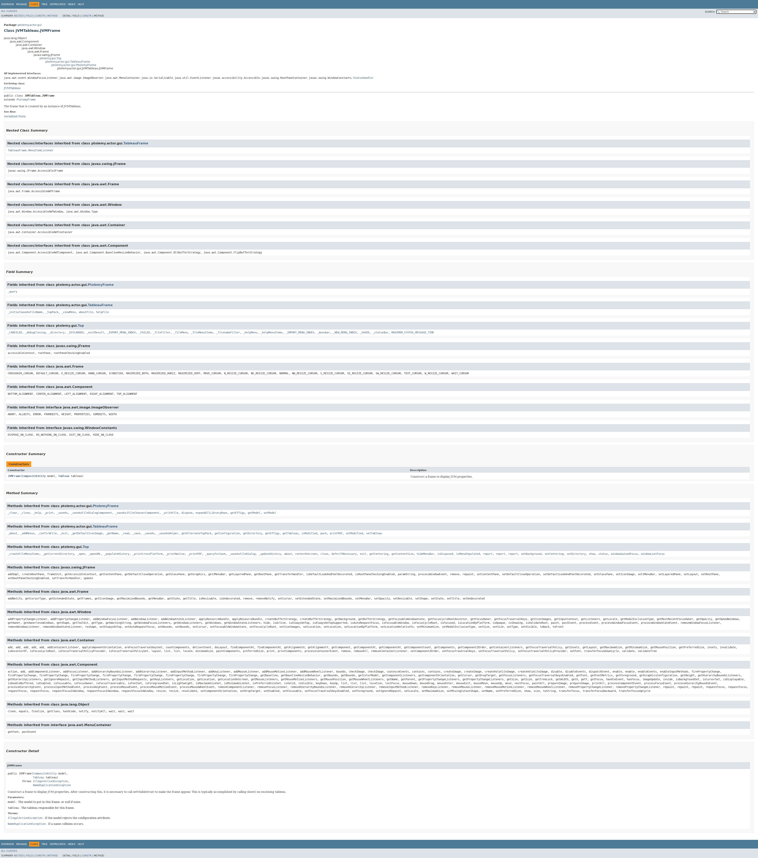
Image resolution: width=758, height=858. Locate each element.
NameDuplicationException (52, 785)
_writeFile (170, 512)
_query (12, 291)
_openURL (94, 553)
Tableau (63, 476)
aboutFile (86, 312)
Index (71, 4)
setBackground (531, 553)
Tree (44, 4)
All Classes (9, 11)
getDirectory (252, 533)
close (324, 553)
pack (323, 533)
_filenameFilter (228, 332)
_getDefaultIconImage (86, 533)
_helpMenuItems (271, 332)
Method (52, 15)
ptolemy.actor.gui (30, 24)
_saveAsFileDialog (242, 553)
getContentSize (402, 553)
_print (48, 512)
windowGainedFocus (624, 553)
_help (37, 512)
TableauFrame (135, 143)
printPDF (336, 533)
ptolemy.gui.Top (50, 58)
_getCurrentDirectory (58, 553)
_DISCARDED (75, 332)
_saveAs (62, 512)
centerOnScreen (306, 553)
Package (21, 4)
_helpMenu (250, 332)
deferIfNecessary (344, 553)
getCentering (378, 553)
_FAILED (144, 332)
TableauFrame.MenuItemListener (30, 150)
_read (125, 533)
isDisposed (445, 553)
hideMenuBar (425, 553)
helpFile (102, 312)
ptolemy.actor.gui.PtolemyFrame (73, 65)
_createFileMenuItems (23, 553)
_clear (12, 512)
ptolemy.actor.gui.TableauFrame (67, 61)
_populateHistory (116, 553)
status (603, 553)
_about (12, 533)
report (488, 553)
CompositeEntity (34, 476)
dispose (186, 512)
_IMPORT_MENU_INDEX (300, 332)
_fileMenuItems (202, 332)
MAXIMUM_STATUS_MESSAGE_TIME (412, 332)
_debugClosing (35, 332)
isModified (309, 533)
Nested (19, 15)
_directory (57, 332)
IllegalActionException (50, 781)
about (288, 553)
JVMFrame (14, 476)
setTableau (374, 533)
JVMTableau (12, 88)
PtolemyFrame (26, 99)
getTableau (290, 533)
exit (363, 553)
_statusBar (380, 332)
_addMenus (27, 533)
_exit (64, 533)
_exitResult (95, 332)
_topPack (52, 312)
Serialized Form (15, 116)
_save (136, 533)
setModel (270, 512)
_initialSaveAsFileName (25, 312)
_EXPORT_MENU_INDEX (121, 332)
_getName (112, 533)
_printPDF (195, 553)
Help (81, 4)
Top (81, 325)
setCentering (554, 553)
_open (81, 553)
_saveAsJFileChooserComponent (137, 512)
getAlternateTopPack (196, 533)
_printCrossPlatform (147, 553)
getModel (254, 512)
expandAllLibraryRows (211, 512)
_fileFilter (161, 332)
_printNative (175, 553)
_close (25, 512)
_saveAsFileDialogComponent (91, 512)
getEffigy (237, 512)
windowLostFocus (653, 553)
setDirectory (576, 553)
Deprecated (58, 4)
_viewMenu (68, 312)
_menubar (323, 332)
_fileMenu (181, 332)
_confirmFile (47, 533)
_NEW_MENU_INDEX (345, 332)
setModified (354, 533)
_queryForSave (215, 553)
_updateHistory (270, 553)
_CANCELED (15, 332)
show (592, 553)
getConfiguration (227, 533)
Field (29, 15)
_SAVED (364, 332)
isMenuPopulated (468, 553)
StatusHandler (363, 77)
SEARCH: (710, 11)
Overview (7, 4)
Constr (40, 15)
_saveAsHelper (168, 533)
